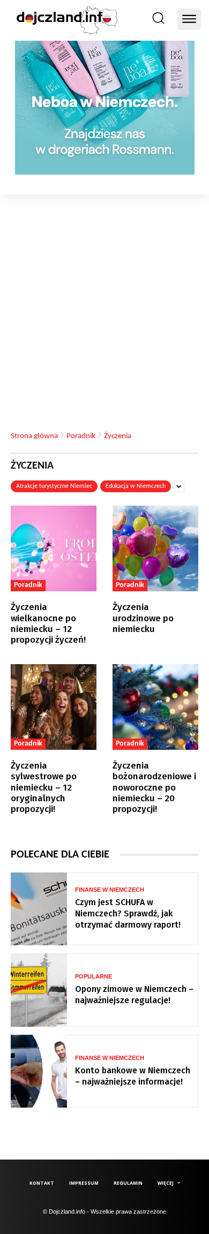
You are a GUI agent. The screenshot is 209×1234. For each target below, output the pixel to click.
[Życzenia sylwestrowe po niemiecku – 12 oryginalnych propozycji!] (53, 707)
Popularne (93, 977)
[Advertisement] (104, 304)
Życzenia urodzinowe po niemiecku (143, 618)
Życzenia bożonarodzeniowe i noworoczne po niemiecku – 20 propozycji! (154, 787)
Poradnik (80, 436)
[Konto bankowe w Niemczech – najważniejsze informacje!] (39, 1071)
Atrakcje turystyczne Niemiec (54, 486)
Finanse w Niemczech (109, 890)
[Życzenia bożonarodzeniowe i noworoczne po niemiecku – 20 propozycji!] (155, 707)
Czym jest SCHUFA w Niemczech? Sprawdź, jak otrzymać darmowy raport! (128, 913)
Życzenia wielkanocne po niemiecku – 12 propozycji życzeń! (48, 623)
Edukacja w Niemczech (136, 486)
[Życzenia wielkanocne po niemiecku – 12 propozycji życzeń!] (53, 548)
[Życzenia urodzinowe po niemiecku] (155, 548)
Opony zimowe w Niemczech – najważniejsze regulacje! (134, 994)
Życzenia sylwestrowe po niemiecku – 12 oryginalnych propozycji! (44, 787)
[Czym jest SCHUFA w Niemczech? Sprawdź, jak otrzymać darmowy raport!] (39, 909)
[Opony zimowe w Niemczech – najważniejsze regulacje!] (39, 990)
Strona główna (34, 436)
